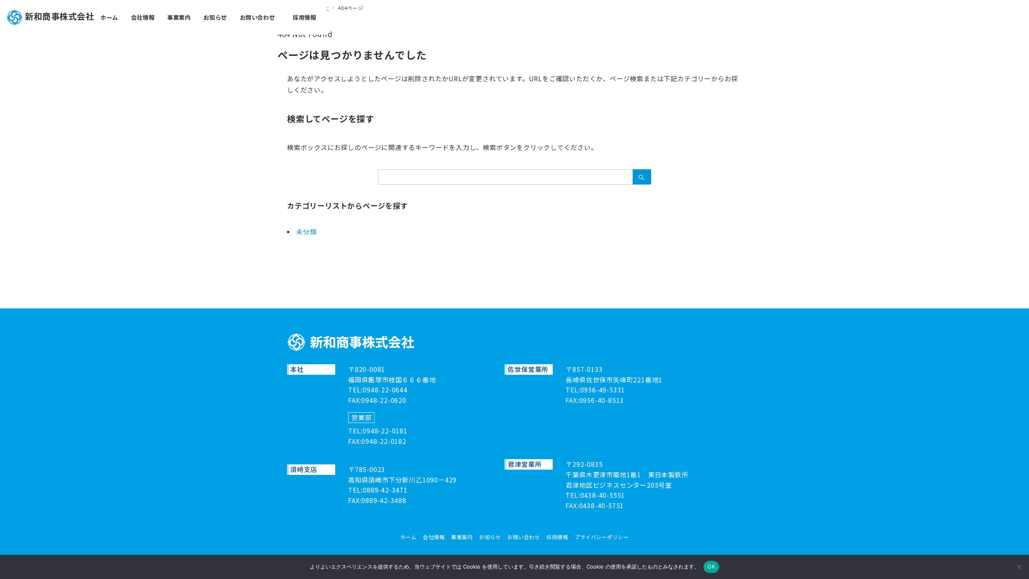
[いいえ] (1019, 567)
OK (711, 566)
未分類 (306, 231)
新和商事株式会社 (59, 16)
